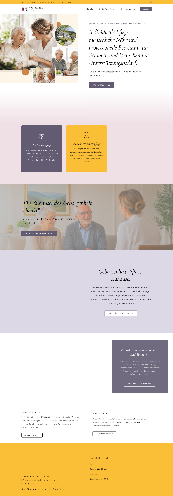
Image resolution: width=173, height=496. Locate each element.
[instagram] (151, 2)
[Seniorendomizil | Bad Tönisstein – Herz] (42, 447)
